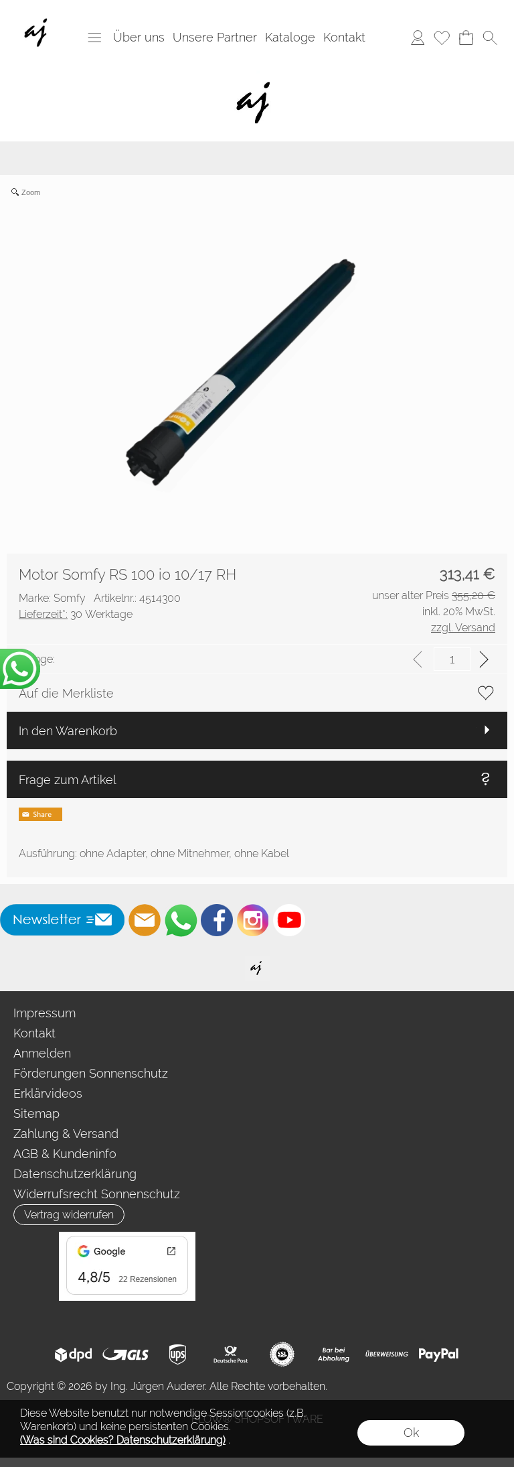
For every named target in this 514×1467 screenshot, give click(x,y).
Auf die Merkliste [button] (66, 693)
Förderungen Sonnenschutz (90, 1073)
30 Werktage (76, 614)
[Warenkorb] (466, 37)
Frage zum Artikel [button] (67, 780)
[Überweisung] (386, 1354)
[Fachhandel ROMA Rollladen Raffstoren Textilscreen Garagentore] (257, 73)
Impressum (44, 1013)
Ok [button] (411, 1432)
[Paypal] (439, 1354)
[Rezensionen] (127, 1237)
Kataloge (290, 37)
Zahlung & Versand (65, 1134)
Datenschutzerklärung (75, 1174)
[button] (94, 37)
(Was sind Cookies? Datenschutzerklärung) (123, 1439)
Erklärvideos (47, 1093)
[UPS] (178, 1354)
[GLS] (125, 1354)
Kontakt (344, 37)
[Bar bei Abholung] (334, 1354)
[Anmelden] (417, 37)
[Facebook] (217, 920)
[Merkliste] (441, 37)
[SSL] (282, 1354)
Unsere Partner (215, 37)
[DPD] (73, 1354)
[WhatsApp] (180, 920)
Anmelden (42, 1053)
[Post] (230, 1354)
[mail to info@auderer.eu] (144, 920)
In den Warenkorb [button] (68, 731)
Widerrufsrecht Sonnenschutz (96, 1194)
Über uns (139, 37)
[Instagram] (253, 920)
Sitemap (36, 1113)
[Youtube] (289, 920)
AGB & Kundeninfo (64, 1154)
